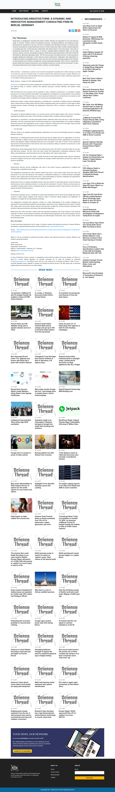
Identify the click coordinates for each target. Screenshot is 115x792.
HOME (14, 11)
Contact (53, 777)
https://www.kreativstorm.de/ (55, 226)
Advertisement (55, 775)
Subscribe (89, 778)
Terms (52, 769)
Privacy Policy (55, 772)
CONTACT (45, 11)
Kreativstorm (14, 84)
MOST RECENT (24, 11)
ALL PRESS (35, 11)
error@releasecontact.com (18, 261)
